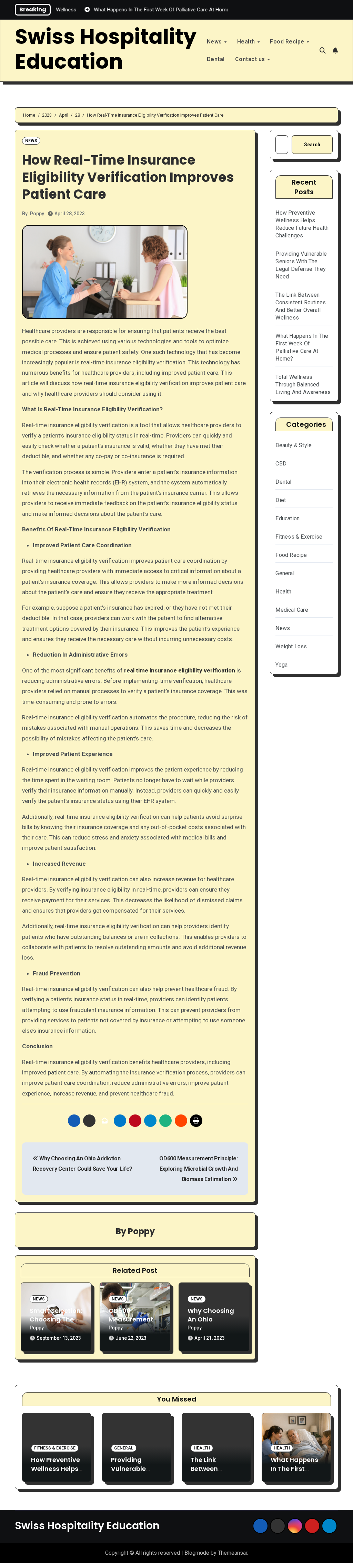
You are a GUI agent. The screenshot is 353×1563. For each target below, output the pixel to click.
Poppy (37, 213)
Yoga (281, 664)
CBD (280, 463)
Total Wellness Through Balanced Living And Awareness (303, 384)
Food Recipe (288, 41)
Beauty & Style (293, 445)
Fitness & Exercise (298, 536)
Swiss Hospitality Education (105, 49)
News (215, 41)
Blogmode (196, 1553)
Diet (280, 500)
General (284, 573)
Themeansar (232, 1553)
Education (287, 518)
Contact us (251, 59)
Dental (216, 59)
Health (247, 41)
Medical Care (291, 610)
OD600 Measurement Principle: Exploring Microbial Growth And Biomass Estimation (198, 1169)
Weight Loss (291, 646)
